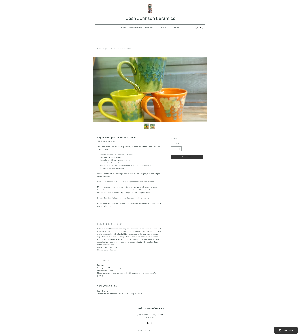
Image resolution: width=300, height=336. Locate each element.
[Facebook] (200, 27)
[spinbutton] (176, 149)
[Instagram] (196, 27)
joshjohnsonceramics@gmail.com (150, 314)
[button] (203, 27)
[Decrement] (172, 149)
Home (99, 48)
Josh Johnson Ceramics (150, 18)
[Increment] (179, 149)
